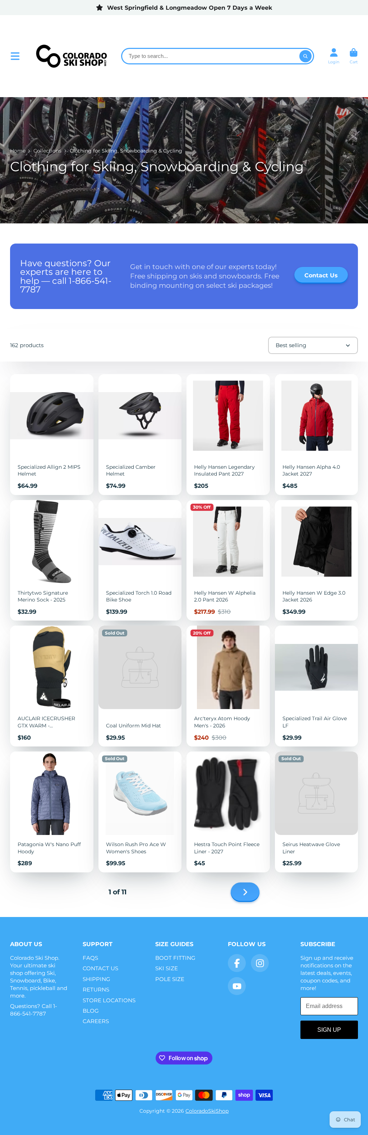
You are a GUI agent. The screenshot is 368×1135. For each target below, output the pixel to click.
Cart (353, 56)
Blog (91, 1010)
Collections (47, 150)
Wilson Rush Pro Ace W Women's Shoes (140, 812)
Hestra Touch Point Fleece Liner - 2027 (228, 812)
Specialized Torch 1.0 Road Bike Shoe (140, 560)
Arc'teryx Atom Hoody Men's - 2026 (228, 686)
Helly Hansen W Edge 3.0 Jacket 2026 (316, 560)
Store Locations (109, 1000)
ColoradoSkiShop (207, 1111)
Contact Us (100, 968)
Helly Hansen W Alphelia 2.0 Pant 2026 (228, 560)
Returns (96, 989)
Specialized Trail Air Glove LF (316, 686)
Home (18, 150)
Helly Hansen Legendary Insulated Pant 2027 (228, 434)
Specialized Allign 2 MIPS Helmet (51, 434)
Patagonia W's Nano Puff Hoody (51, 812)
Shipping (96, 979)
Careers (96, 1021)
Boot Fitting (175, 957)
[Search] (305, 56)
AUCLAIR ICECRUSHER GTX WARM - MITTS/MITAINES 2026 (51, 686)
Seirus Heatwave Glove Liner (316, 812)
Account (333, 56)
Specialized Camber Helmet (140, 434)
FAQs (90, 957)
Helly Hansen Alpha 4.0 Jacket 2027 (316, 434)
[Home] (71, 56)
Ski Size (166, 968)
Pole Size (169, 979)
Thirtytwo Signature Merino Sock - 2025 (51, 560)
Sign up (329, 1030)
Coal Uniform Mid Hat (140, 686)
